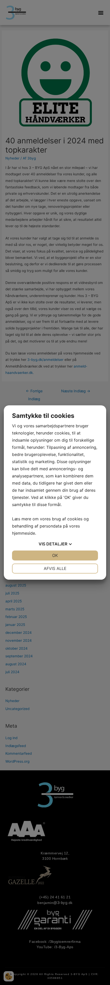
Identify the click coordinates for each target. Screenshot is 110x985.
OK (55, 555)
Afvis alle (55, 568)
